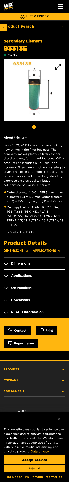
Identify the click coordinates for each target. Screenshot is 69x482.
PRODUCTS (12, 369)
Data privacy (40, 451)
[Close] (59, 419)
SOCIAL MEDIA (14, 391)
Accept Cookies (34, 460)
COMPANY (11, 380)
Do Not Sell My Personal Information (34, 477)
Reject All (34, 468)
